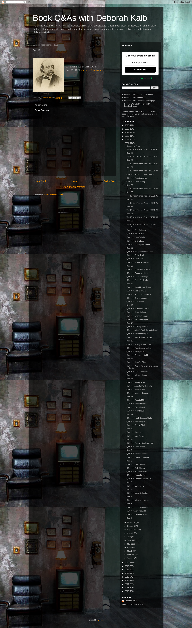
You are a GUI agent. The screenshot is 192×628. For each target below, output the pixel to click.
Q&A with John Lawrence (137, 178)
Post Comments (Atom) (53, 195)
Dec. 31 (130, 153)
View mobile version (74, 187)
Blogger (101, 620)
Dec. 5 (129, 489)
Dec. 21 (130, 248)
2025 (127, 129)
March (130, 551)
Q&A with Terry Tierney (136, 181)
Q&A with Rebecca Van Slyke (139, 294)
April (129, 547)
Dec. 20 (130, 266)
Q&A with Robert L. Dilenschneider (141, 174)
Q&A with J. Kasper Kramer (138, 262)
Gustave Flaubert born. (93, 70)
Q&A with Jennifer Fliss (136, 362)
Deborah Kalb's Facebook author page (139, 101)
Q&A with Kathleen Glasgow (138, 277)
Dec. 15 (130, 359)
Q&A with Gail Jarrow (135, 486)
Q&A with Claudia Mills (136, 400)
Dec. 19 (130, 284)
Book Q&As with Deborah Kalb (90, 18)
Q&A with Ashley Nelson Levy (139, 344)
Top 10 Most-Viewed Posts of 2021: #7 (142, 203)
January (130, 558)
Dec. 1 (129, 518)
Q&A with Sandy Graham (137, 472)
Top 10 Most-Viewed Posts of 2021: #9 (142, 217)
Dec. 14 (130, 379)
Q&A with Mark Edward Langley (139, 337)
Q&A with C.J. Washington (137, 507)
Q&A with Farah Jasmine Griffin (139, 418)
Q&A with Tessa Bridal (136, 407)
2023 (127, 136)
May (129, 544)
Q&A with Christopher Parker (138, 244)
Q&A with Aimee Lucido (136, 404)
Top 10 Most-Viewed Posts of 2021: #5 (142, 189)
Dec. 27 (130, 192)
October (130, 526)
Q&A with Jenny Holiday (136, 312)
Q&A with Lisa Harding (136, 464)
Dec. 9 (129, 450)
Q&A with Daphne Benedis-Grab (140, 479)
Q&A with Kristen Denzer (137, 298)
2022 (127, 140)
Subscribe (140, 69)
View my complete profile (132, 604)
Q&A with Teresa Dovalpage (138, 457)
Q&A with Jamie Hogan (136, 421)
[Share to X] (74, 97)
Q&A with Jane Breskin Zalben (139, 348)
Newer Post (39, 181)
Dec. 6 (129, 482)
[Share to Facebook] (77, 97)
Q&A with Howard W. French (138, 269)
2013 (127, 588)
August (130, 533)
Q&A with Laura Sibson (136, 447)
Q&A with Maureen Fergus (137, 334)
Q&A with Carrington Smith (137, 355)
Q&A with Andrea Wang (136, 291)
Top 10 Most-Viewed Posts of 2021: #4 (142, 171)
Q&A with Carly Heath (135, 255)
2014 (127, 584)
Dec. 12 (130, 414)
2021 (127, 143)
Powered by (133, 78)
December (131, 146)
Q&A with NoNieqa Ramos (137, 327)
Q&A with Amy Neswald (136, 511)
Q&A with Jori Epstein (135, 351)
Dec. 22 (130, 221)
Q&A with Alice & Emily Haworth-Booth (142, 330)
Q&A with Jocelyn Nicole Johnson (140, 443)
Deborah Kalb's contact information (138, 94)
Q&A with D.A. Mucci (135, 301)
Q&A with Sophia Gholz (136, 425)
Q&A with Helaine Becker (137, 514)
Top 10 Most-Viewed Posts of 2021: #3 (142, 164)
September (132, 530)
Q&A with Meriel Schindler (137, 493)
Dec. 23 (130, 214)
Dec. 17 (130, 323)
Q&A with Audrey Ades (136, 382)
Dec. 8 (129, 461)
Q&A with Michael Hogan (137, 375)
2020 (127, 563)
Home (74, 181)
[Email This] (69, 97)
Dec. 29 (130, 167)
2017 (127, 573)
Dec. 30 (130, 160)
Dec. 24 (130, 207)
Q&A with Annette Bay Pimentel (139, 386)
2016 (127, 577)
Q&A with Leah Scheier (136, 237)
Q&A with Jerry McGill (135, 411)
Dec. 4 (129, 497)
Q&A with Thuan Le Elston (137, 475)
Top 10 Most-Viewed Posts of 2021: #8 (142, 210)
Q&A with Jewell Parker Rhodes (139, 287)
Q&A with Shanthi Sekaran (137, 316)
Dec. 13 (130, 397)
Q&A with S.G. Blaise (135, 241)
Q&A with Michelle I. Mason (138, 500)
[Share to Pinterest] (80, 97)
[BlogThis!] (72, 97)
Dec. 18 (130, 305)
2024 (127, 132)
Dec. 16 (130, 341)
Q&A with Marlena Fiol (136, 389)
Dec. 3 (129, 504)
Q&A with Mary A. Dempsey (138, 393)
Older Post (110, 181)
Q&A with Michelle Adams (137, 454)
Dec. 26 (130, 199)
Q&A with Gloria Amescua (137, 372)
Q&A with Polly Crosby (136, 468)
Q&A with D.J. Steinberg (136, 230)
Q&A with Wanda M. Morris (138, 273)
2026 (127, 125)
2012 (127, 591)
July (129, 537)
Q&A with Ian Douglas (135, 234)
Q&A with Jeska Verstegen (137, 319)
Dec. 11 (130, 429)
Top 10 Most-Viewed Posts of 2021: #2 (142, 157)
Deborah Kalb (131, 601)
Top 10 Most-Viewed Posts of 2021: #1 (142, 149)
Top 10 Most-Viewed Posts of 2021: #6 (142, 196)
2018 (127, 570)
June (129, 540)
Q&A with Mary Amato (135, 436)
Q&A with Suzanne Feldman (138, 309)
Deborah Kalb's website (133, 97)
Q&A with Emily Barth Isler (137, 280)
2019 (127, 566)
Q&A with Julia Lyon (135, 432)
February (131, 555)
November (131, 522)
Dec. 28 (130, 185)
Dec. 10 (130, 439)
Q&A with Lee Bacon (135, 259)
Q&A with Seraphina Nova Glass (140, 252)
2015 (127, 580)
